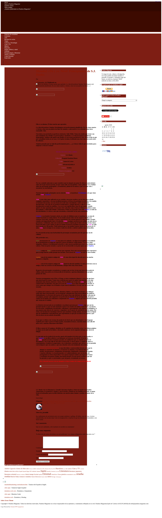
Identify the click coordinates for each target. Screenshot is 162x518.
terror (49, 477)
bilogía (45, 401)
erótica (74, 401)
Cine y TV (7, 44)
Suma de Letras (60, 403)
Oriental (6, 51)
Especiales (7, 58)
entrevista (12, 471)
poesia (64, 474)
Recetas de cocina (9, 39)
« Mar (103, 141)
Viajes (6, 41)
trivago (54, 476)
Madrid (27, 474)
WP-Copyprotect (19, 506)
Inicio (6, 2)
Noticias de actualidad (11, 34)
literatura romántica (21, 474)
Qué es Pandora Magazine (12, 4)
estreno (34, 471)
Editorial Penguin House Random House (60, 401)
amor (34, 468)
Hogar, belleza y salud (11, 49)
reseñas (7, 476)
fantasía (38, 471)
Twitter (6, 63)
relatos (74, 474)
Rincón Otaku (15, 477)
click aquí (7, 488)
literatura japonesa (75, 471)
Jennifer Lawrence (51, 471)
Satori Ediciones (36, 476)
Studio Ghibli (44, 476)
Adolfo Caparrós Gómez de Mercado (16, 469)
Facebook (7, 64)
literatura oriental (10, 474)
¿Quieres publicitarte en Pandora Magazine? (17, 9)
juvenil (57, 471)
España (20, 471)
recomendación (81, 401)
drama (6, 471)
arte (43, 468)
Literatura (7, 36)
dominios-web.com (10, 491)
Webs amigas (8, 7)
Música (6, 46)
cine (64, 468)
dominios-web (8, 497)
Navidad (36, 474)
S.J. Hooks (51, 403)
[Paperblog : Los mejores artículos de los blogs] (106, 152)
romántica (45, 403)
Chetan (12, 506)
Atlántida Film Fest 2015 (50, 468)
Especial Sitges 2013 (27, 471)
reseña (79, 473)
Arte (5, 37)
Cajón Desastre (9, 56)
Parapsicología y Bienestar (12, 53)
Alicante (31, 468)
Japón (43, 471)
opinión (40, 474)
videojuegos (58, 476)
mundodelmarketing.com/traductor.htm (15, 484)
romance (22, 477)
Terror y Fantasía (9, 54)
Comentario (39, 448)
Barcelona (59, 469)
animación (39, 468)
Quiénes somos (9, 5)
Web (37, 458)
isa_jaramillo (40, 81)
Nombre (38, 451)
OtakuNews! (54, 474)
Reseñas (65, 82)
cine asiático (68, 468)
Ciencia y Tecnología (10, 43)
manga (32, 474)
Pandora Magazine (38, 21)
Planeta (59, 474)
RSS (5, 61)
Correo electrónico (41, 454)
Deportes (7, 48)
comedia (82, 468)
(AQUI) (42, 363)
